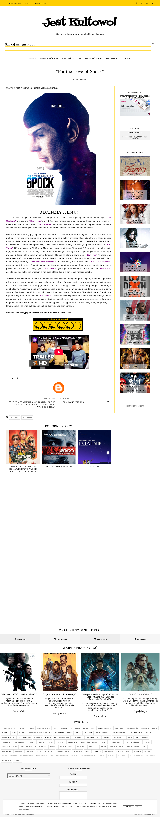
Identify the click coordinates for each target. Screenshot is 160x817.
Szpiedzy (13, 756)
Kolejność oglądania (90, 58)
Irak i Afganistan (135, 733)
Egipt (14, 733)
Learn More (128, 806)
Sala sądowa (6, 751)
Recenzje (111, 58)
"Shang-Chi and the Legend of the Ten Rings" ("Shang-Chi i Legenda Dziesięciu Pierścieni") (100, 696)
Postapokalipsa (40, 746)
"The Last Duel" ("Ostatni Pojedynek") (19, 694)
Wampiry (74, 756)
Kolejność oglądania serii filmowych (134, 137)
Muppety (31, 742)
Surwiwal (137, 751)
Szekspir (147, 751)
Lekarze (107, 737)
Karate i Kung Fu (8, 737)
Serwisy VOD (49, 751)
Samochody (19, 751)
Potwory (53, 746)
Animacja (30, 728)
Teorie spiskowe (62, 756)
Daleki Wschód (132, 728)
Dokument (14, 417)
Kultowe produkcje (93, 737)
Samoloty (30, 751)
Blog (92, 728)
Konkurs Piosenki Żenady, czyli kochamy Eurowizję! (135, 268)
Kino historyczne (24, 737)
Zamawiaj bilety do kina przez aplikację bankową (135, 97)
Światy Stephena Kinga (44, 756)
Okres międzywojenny (89, 742)
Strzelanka (108, 751)
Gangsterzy (59, 733)
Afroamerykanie (8, 728)
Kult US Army (77, 737)
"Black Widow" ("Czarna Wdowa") (135, 221)
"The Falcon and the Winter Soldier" (134, 317)
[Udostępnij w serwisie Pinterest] (17, 378)
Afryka (21, 728)
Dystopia (5, 733)
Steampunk (97, 751)
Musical (41, 742)
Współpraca (40, 3)
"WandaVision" (135, 342)
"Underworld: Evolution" (135, 245)
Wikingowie (122, 756)
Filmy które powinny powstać (40, 733)
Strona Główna (14, 3)
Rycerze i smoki (133, 746)
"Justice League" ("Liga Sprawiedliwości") (135, 388)
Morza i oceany (19, 742)
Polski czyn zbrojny (9, 746)
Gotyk (69, 733)
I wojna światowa (102, 733)
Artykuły (67, 58)
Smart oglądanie (63, 751)
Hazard (77, 733)
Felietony (22, 733)
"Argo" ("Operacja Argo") (58, 467)
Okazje (32, 58)
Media (130, 737)
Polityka (147, 742)
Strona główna (135, 133)
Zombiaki (17, 760)
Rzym (144, 746)
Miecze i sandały (142, 737)
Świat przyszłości (26, 756)
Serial (39, 751)
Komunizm (38, 737)
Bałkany (64, 728)
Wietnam (111, 756)
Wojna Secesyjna (152, 756)
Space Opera (77, 751)
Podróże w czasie (115, 742)
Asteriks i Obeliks (44, 728)
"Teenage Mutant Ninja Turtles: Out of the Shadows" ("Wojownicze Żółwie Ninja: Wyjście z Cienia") (32, 404)
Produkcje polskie (66, 746)
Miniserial (6, 742)
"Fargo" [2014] (135, 174)
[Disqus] (58, 512)
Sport (87, 751)
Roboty (103, 746)
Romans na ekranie (117, 746)
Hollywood (27, 417)
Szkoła (4, 756)
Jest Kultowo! (80, 22)
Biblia (85, 728)
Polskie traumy (26, 746)
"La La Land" (94, 467)
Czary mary (119, 728)
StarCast (127, 58)
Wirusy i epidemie (136, 756)
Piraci (103, 742)
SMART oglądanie (49, 58)
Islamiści (148, 733)
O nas (28, 3)
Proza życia (81, 746)
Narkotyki (60, 742)
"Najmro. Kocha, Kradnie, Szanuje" (59, 694)
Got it (138, 806)
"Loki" (135, 366)
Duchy (154, 728)
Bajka (56, 728)
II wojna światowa (119, 733)
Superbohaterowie (123, 751)
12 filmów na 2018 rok (72, 402)
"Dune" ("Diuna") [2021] (140, 694)
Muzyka (50, 742)
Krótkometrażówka (61, 737)
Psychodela (93, 746)
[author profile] (58, 388)
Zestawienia (6, 760)
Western (101, 756)
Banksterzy (75, 728)
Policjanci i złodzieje (132, 742)
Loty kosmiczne (118, 737)
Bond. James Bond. (104, 728)
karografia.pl (149, 814)
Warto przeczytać (88, 756)
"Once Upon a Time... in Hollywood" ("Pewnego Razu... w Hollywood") (23, 469)
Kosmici (48, 737)
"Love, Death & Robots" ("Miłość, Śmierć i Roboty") (135, 292)
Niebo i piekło (73, 742)
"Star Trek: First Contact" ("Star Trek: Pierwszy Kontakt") (134, 195)
